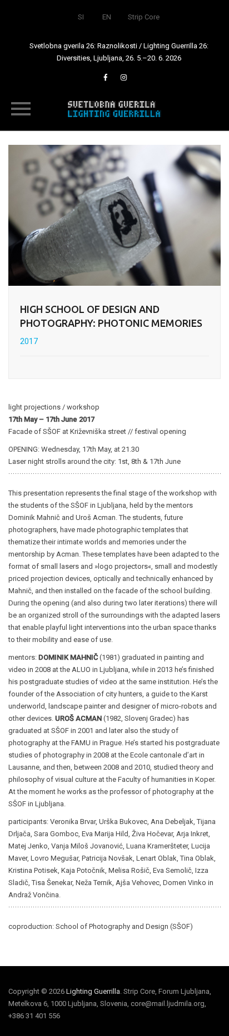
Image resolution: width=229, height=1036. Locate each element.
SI (81, 17)
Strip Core (144, 17)
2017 (29, 341)
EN (106, 17)
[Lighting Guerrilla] (114, 108)
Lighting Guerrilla (93, 991)
